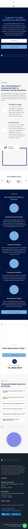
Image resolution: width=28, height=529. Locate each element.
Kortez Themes (17, 526)
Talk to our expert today (14, 365)
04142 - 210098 (7, 497)
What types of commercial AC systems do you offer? (13, 391)
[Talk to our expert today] (14, 361)
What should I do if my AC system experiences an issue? (11, 419)
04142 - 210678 (7, 487)
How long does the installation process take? (13, 414)
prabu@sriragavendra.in (8, 508)
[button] (14, 6)
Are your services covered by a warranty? (13, 408)
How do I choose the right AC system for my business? (13, 398)
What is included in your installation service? (13, 403)
